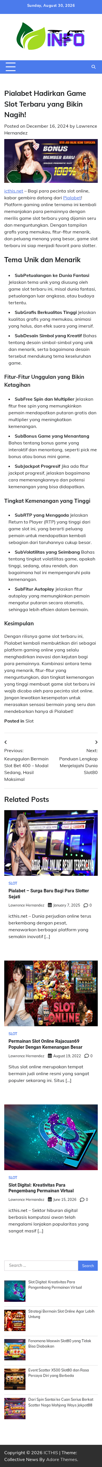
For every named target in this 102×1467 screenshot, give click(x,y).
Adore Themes (61, 1459)
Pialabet (72, 197)
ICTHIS (51, 1452)
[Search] (93, 67)
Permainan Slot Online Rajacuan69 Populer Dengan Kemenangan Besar (45, 1044)
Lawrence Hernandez (26, 905)
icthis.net (13, 191)
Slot (30, 721)
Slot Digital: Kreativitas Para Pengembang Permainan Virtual (41, 1188)
